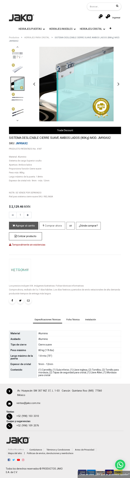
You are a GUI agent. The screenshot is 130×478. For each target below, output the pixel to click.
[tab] (47, 320)
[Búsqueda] (117, 6)
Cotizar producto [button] (26, 236)
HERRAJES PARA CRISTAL (37, 37)
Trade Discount (65, 130)
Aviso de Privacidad (84, 449)
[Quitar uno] (13, 215)
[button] (110, 28)
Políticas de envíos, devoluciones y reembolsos (50, 453)
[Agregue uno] (27, 215)
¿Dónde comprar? (88, 225)
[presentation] (34, 84)
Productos (14, 37)
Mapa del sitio (15, 453)
